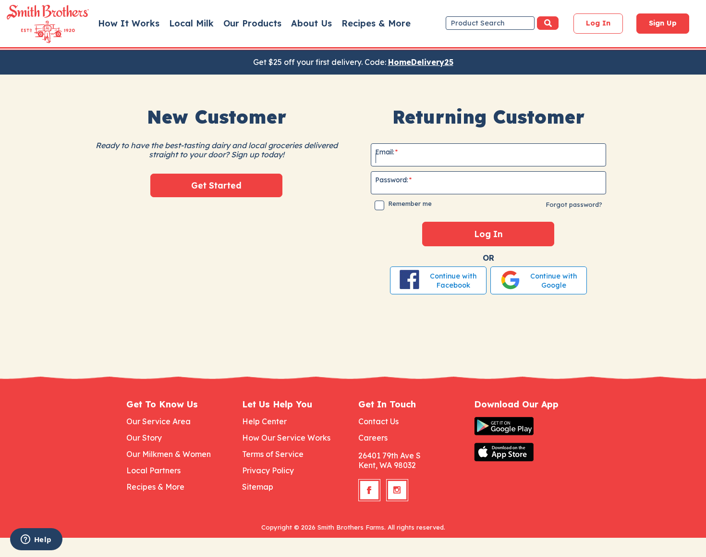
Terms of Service (273, 454)
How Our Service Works (286, 438)
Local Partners (153, 470)
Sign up (663, 23)
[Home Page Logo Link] (34, 24)
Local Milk (191, 23)
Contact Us (378, 421)
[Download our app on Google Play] (527, 426)
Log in (598, 23)
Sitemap (257, 487)
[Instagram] (397, 490)
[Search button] (548, 23)
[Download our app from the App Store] (527, 452)
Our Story (144, 438)
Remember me (410, 203)
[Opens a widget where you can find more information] (36, 540)
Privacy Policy (268, 470)
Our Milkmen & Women (168, 454)
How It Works (128, 23)
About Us (311, 23)
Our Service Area (158, 421)
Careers (373, 438)
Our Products (252, 23)
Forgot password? (574, 204)
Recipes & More (376, 23)
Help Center (264, 421)
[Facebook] (369, 490)
